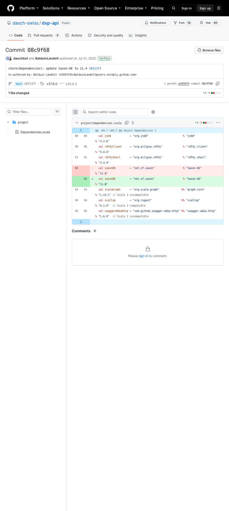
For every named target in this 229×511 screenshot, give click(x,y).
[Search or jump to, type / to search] (173, 8)
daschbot (20, 58)
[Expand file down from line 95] (81, 221)
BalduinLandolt (47, 58)
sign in (143, 256)
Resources (77, 8)
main (19, 83)
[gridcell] (147, 130)
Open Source (105, 8)
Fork (185, 22)
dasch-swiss (25, 23)
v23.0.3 (71, 84)
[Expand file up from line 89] (81, 130)
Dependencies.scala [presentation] (35, 132)
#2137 (95, 68)
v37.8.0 (52, 84)
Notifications (158, 22)
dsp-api (50, 23)
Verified (104, 58)
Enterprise (134, 8)
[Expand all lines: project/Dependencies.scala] (133, 123)
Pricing (157, 8)
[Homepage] (10, 8)
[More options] (218, 122)
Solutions (51, 8)
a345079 (183, 83)
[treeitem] (33, 125)
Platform (27, 8)
